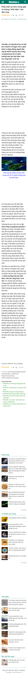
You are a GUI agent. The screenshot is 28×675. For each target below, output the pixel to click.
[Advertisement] (14, 32)
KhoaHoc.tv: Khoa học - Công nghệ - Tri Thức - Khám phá (14, 2)
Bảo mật (11, 670)
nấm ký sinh (15, 373)
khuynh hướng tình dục (8, 376)
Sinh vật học (13, 19)
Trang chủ (5, 670)
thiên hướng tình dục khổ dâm (10, 378)
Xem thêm (23, 510)
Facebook (22, 670)
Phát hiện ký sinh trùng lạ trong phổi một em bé (14, 384)
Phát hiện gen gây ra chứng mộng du (13, 391)
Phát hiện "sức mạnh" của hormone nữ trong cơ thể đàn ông (14, 401)
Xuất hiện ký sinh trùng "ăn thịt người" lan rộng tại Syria (14, 405)
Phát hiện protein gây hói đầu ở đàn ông (14, 393)
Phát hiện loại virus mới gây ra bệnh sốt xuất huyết (14, 396)
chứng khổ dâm (6, 373)
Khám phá (6, 19)
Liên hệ (16, 670)
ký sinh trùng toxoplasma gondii (16, 371)
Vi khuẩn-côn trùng (22, 19)
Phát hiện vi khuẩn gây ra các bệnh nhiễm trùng (14, 388)
